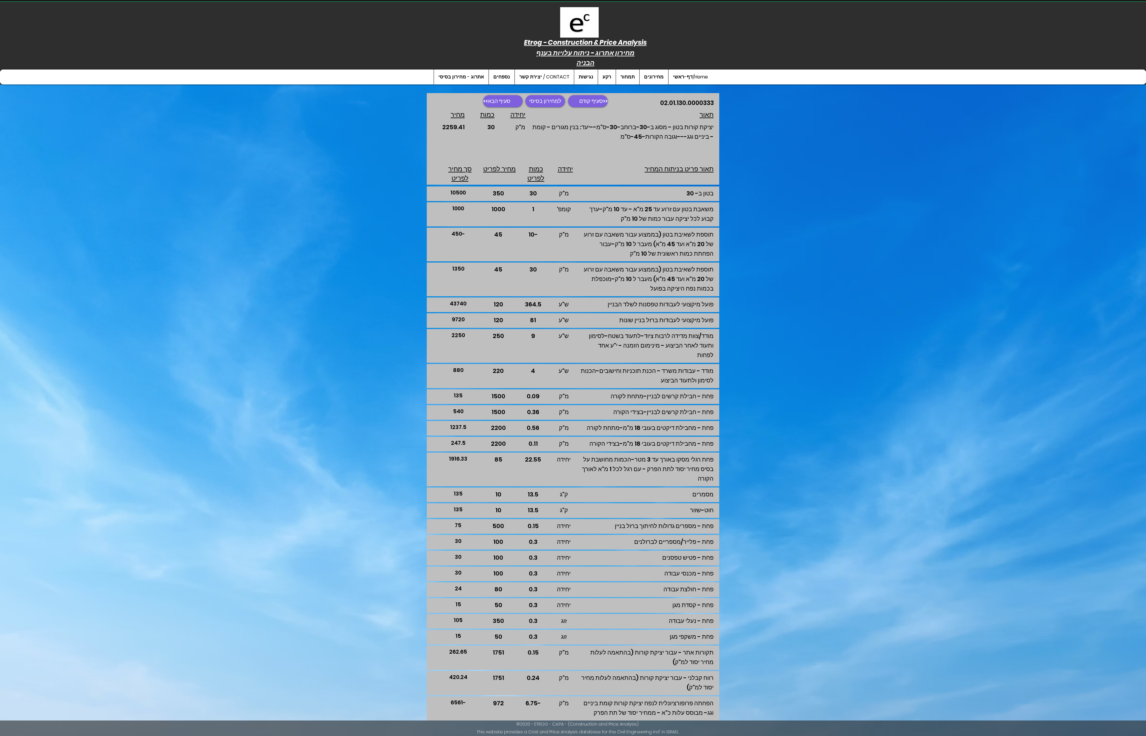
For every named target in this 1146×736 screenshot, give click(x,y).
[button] (653, 77)
